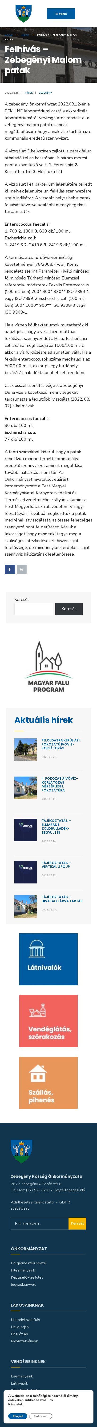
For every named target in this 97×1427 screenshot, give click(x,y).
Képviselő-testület (27, 1277)
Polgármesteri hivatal (29, 1263)
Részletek (15, 1405)
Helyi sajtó (20, 1327)
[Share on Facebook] (10, 569)
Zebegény (45, 93)
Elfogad (18, 1416)
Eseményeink (22, 1376)
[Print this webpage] (22, 569)
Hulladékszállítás (25, 1319)
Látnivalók (19, 1383)
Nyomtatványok (24, 1341)
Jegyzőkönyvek (23, 1284)
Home (9, 35)
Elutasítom (40, 1416)
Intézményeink (23, 1270)
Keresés (21, 599)
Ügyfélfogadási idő (69, 1190)
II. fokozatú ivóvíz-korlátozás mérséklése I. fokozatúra (60, 784)
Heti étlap (19, 1334)
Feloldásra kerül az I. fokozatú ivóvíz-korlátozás (61, 744)
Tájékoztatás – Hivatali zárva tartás (62, 899)
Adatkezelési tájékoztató (32, 1202)
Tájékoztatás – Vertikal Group (56, 864)
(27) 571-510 (38, 1190)
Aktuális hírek (43, 720)
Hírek (25, 35)
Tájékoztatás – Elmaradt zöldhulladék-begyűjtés (56, 826)
